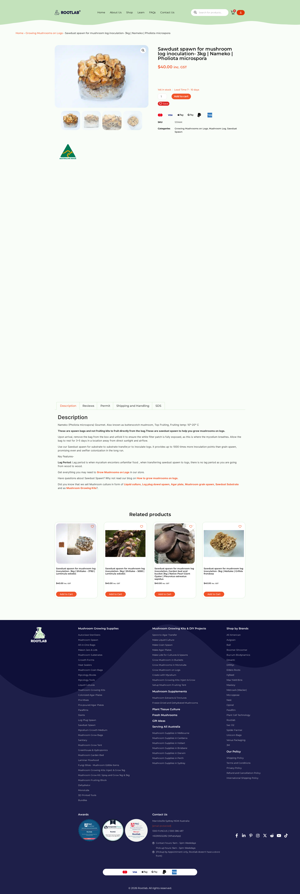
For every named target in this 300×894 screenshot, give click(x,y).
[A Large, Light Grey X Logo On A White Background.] (265, 835)
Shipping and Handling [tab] (132, 406)
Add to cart (181, 96)
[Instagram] (258, 835)
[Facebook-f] (237, 835)
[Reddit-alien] (272, 835)
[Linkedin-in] (244, 835)
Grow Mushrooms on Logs (113, 472)
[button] (143, 50)
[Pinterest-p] (251, 835)
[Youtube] (279, 835)
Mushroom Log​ (217, 128)
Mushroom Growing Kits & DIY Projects (179, 628)
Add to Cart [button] (66, 594)
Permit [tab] (105, 406)
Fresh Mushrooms (164, 715)
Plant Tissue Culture (166, 709)
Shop (129, 12)
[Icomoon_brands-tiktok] (286, 835)
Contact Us (167, 12)
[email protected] (161, 825)
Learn (141, 12)
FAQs (152, 12)
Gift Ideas (158, 720)
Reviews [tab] (88, 406)
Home (101, 12)
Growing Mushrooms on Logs (44, 33)
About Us (116, 12)
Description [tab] (68, 406)
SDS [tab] (158, 406)
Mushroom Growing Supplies (98, 628)
